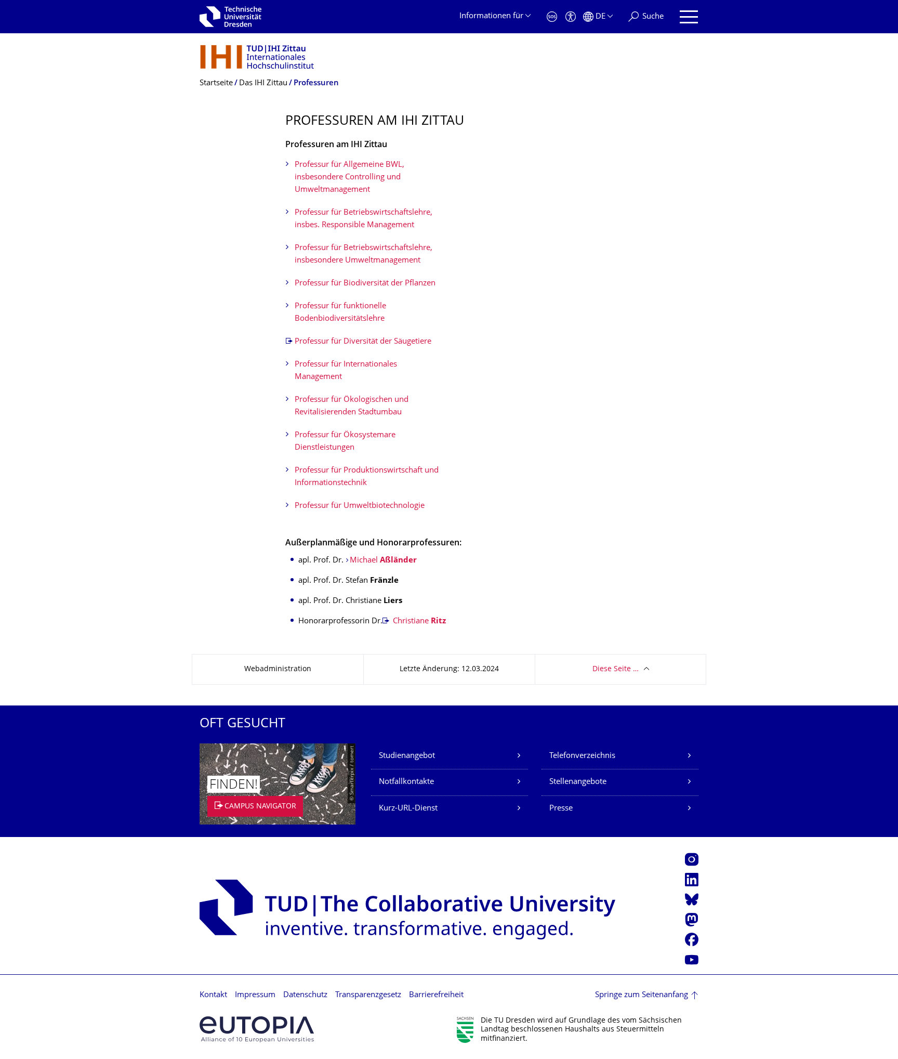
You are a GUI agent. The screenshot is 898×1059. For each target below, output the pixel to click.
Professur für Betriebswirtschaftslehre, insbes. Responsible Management (363, 219)
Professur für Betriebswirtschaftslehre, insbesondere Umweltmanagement (363, 254)
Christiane (418, 621)
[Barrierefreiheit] (570, 17)
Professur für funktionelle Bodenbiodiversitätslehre (340, 313)
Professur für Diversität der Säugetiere (363, 342)
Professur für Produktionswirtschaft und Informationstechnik (367, 477)
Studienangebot (407, 756)
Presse (561, 809)
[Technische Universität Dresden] (230, 17)
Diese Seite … (615, 669)
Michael (383, 561)
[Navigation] (688, 17)
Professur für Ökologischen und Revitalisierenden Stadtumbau (351, 406)
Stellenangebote (577, 782)
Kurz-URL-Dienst (408, 809)
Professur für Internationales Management (346, 371)
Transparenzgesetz (368, 995)
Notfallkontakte (406, 782)
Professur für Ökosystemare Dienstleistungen (345, 442)
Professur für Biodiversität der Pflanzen (365, 283)
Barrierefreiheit (436, 995)
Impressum (255, 995)
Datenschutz (305, 995)
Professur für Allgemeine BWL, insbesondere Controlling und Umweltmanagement (349, 177)
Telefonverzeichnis (582, 756)
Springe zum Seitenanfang (641, 995)
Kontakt (213, 995)
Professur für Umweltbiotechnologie (360, 506)
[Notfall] (552, 17)
